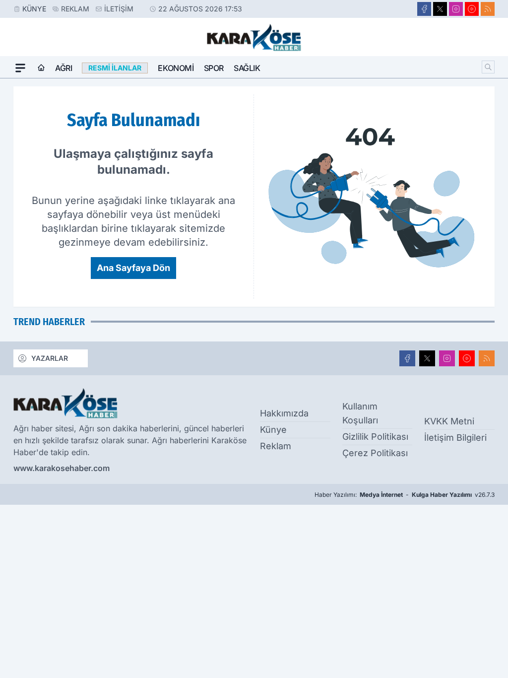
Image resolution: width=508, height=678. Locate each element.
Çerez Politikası (375, 453)
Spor (214, 68)
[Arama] (488, 67)
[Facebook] (424, 9)
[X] (440, 9)
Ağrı (63, 68)
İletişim (118, 8)
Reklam (75, 8)
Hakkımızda (284, 413)
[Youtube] (472, 9)
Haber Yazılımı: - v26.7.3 (405, 494)
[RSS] (488, 9)
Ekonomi (175, 68)
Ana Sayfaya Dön (133, 268)
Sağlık (247, 68)
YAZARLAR (49, 358)
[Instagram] (456, 9)
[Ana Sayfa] (41, 68)
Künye (34, 8)
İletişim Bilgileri (455, 437)
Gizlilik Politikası (375, 436)
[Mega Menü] (20, 68)
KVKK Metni (449, 421)
